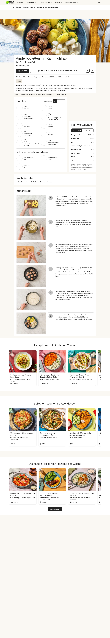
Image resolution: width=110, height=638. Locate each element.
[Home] (13, 7)
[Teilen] (92, 71)
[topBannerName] (55, 14)
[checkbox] (16, 65)
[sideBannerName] (82, 108)
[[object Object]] (88, 71)
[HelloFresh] (10, 2)
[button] (40, 101)
